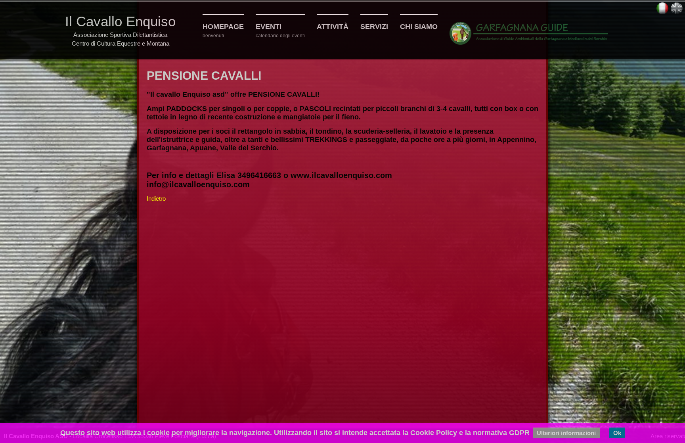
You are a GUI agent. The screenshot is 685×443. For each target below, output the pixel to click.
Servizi (374, 27)
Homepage (223, 27)
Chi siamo (419, 27)
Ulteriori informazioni (566, 433)
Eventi (268, 27)
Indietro (156, 198)
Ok (617, 433)
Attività (332, 27)
